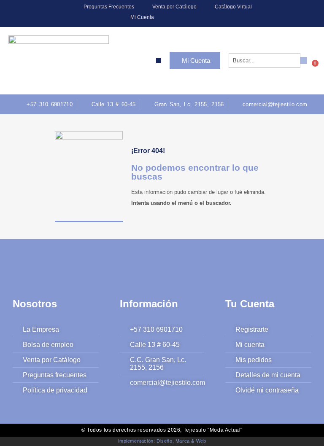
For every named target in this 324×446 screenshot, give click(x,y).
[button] (158, 60)
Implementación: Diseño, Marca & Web (162, 440)
